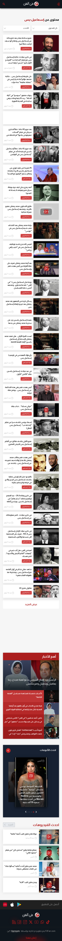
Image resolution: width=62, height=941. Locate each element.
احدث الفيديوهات (33, 825)
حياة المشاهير (27, 68)
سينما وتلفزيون (26, 48)
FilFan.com (50, 931)
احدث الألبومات (48, 750)
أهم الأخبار (49, 656)
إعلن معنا (31, 937)
